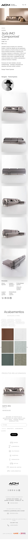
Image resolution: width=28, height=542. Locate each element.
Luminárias (15, 446)
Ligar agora (14, 525)
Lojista (3, 430)
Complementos (15, 471)
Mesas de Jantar (15, 467)
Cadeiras (15, 455)
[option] (7, 347)
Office (16, 463)
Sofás (16, 442)
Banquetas (15, 459)
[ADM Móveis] (9, 5)
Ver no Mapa (14, 502)
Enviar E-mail (14, 513)
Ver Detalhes (6, 410)
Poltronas (15, 451)
